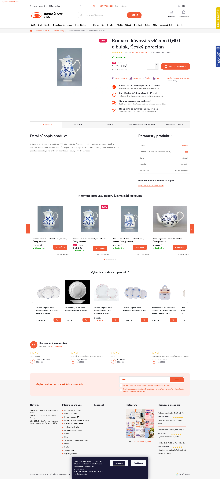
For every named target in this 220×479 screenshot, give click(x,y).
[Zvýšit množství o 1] (156, 64)
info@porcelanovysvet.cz (10, 1)
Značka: (178, 78)
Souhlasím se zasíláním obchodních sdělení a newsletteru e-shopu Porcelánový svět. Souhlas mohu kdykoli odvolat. (153, 390)
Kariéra (66, 434)
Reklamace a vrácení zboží (73, 424)
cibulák (185, 145)
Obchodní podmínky (71, 427)
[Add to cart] (57, 320)
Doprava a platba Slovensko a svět (76, 420)
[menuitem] (37, 25)
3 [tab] (109, 259)
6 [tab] (115, 259)
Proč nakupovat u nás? (37, 6)
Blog (66, 437)
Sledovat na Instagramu (141, 441)
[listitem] (49, 301)
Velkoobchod (69, 450)
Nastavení (119, 463)
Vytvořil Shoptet (184, 474)
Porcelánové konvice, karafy (152, 186)
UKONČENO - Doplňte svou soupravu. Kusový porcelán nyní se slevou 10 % (44, 422)
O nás (66, 444)
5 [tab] (113, 259)
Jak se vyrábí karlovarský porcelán (76, 440)
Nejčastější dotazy (70, 454)
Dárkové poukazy (55, 6)
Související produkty (173, 125)
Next (192, 228)
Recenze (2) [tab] (78, 125)
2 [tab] (106, 259)
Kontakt (67, 447)
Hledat (134, 15)
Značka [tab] (142, 125)
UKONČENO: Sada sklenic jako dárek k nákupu (44, 411)
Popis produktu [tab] (46, 125)
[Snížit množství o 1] (156, 67)
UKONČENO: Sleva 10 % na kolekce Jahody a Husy (43, 417)
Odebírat (177, 380)
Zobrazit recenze (56, 346)
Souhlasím (138, 463)
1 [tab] (104, 259)
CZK (183, 6)
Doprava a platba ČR (71, 417)
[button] (32, 301)
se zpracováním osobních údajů (159, 385)
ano (186, 152)
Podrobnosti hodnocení (139, 52)
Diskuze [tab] (110, 125)
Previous (28, 228)
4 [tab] (111, 259)
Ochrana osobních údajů (73, 430)
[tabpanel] (50, 228)
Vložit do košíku (177, 66)
